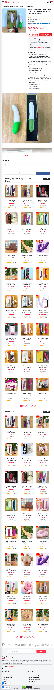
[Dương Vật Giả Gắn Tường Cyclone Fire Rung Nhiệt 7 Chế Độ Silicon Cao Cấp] (11, 301)
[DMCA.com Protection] (27, 686)
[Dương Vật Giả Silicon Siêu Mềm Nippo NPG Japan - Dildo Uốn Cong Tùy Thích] (42, 384)
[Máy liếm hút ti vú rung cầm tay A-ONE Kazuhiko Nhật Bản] (11, 449)
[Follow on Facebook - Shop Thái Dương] (2, 668)
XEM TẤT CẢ (46, 178)
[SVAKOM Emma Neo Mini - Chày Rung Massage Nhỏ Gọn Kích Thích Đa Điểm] (42, 504)
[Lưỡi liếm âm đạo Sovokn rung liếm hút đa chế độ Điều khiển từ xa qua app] (27, 587)
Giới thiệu (5, 679)
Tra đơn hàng (41, 651)
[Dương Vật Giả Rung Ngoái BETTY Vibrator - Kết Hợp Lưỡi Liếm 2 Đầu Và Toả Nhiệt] (27, 329)
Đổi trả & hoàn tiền (33, 681)
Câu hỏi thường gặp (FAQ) (35, 679)
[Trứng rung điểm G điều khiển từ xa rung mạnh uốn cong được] (42, 449)
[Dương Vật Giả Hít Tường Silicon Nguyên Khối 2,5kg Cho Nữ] (42, 532)
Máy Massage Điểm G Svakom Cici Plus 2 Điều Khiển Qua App (11, 340)
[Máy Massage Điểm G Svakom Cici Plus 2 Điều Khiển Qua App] (11, 329)
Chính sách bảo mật (7, 677)
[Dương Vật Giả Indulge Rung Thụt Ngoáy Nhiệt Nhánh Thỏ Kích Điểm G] (11, 191)
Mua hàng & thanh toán (34, 677)
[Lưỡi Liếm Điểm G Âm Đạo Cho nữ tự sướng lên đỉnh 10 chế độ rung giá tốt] (42, 587)
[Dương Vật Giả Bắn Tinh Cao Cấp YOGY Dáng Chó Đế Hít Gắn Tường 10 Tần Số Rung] (42, 191)
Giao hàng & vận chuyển (34, 675)
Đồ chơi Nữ (10, 411)
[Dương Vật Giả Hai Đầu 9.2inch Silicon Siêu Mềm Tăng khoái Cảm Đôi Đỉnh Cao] (11, 560)
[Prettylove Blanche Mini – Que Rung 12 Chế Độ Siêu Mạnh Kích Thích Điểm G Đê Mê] (11, 532)
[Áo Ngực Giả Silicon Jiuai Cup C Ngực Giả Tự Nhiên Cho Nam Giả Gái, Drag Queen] (27, 615)
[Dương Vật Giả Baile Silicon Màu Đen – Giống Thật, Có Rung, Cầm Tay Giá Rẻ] (27, 274)
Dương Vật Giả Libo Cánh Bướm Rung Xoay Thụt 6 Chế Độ (27, 202)
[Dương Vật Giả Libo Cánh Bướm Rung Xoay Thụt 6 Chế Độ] (27, 191)
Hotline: (8, 666)
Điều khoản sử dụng (7, 675)
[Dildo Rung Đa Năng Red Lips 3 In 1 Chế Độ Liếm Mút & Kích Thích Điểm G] (42, 246)
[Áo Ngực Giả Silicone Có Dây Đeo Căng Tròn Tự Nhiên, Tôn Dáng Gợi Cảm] (27, 560)
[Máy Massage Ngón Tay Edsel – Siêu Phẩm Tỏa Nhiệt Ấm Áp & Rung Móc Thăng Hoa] (27, 246)
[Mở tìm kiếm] (48, 2)
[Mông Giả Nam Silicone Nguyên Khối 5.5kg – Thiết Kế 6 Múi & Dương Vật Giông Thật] (11, 246)
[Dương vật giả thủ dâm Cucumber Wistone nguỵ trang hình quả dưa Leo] (42, 218)
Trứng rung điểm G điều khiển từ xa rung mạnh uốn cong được (43, 460)
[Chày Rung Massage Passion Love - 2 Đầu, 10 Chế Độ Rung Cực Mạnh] (42, 329)
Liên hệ (4, 681)
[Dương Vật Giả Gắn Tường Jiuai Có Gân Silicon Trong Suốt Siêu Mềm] (42, 422)
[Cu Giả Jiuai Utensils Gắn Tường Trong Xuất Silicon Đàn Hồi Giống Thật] (11, 274)
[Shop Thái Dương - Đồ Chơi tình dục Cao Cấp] (12, 2)
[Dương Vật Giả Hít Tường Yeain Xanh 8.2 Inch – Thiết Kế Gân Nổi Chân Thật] (11, 615)
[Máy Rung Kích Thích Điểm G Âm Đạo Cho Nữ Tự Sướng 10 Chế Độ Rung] (42, 274)
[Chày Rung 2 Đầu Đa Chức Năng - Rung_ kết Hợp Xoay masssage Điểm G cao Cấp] (27, 384)
